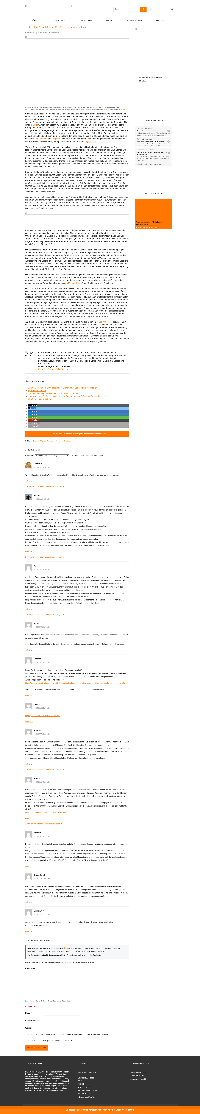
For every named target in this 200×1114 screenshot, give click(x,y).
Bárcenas (43, 139)
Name (28, 1013)
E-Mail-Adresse (32, 1020)
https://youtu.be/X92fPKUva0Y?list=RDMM (42, 716)
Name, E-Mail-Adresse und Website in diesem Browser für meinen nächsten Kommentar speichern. (68, 1034)
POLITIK (81, 1084)
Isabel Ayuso (103, 322)
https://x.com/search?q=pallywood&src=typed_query (46, 812)
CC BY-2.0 (122, 109)
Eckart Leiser (42, 33)
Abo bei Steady (115, 1110)
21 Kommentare (54, 33)
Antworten (29, 481)
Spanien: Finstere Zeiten (39, 399)
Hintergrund (60, 20)
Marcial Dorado (75, 283)
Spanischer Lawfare (37, 390)
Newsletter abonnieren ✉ (87, 1072)
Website (28, 1028)
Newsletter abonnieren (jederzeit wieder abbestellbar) (50, 1040)
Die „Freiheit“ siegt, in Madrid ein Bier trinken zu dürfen (53, 393)
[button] (32, 405)
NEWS (80, 1080)
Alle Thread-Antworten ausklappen (89, 456)
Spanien (71, 441)
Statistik (34, 125)
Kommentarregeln (137, 1075)
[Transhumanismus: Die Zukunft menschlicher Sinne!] (153, 209)
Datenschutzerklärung (138, 1072)
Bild (107, 109)
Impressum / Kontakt (138, 1079)
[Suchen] (143, 9)
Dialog (109, 20)
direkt (131, 1110)
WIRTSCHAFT (84, 1087)
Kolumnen (161, 20)
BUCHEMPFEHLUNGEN (88, 1090)
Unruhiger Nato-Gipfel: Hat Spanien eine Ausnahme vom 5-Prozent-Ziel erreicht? (65, 396)
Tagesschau (90, 141)
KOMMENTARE (84, 1093)
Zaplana (56, 139)
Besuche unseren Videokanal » (147, 227)
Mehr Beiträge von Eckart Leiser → (54, 369)
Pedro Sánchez (61, 441)
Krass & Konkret (135, 20)
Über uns (36, 20)
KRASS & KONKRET (86, 1097)
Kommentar (86, 20)
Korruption (51, 441)
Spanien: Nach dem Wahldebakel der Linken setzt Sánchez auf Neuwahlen (62, 388)
